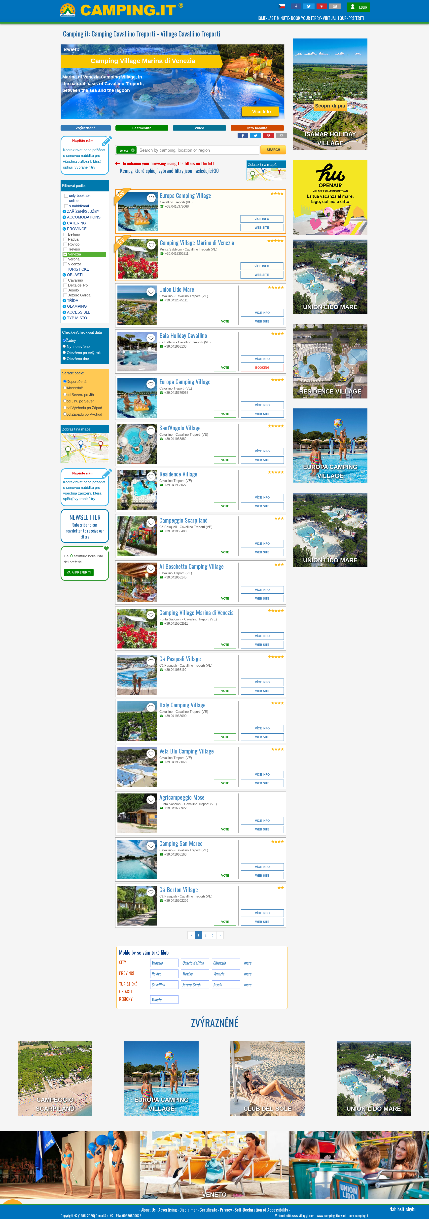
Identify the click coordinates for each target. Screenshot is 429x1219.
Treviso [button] (187, 974)
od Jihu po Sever (80, 401)
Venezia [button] (218, 974)
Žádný (71, 340)
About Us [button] (148, 1210)
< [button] (191, 935)
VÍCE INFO (261, 219)
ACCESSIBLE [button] (78, 312)
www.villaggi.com (303, 1215)
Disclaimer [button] (188, 1210)
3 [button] (213, 935)
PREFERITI (356, 18)
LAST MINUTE (278, 18)
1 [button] (198, 935)
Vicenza (74, 264)
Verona (73, 259)
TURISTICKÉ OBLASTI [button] (78, 272)
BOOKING (262, 367)
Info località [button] (257, 128)
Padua (73, 239)
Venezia (74, 254)
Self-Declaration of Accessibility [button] (261, 1210)
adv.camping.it (358, 1215)
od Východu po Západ (84, 408)
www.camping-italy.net (332, 1215)
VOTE (225, 321)
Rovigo (73, 244)
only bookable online (80, 198)
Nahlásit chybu (403, 1209)
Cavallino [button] (158, 985)
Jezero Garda (79, 295)
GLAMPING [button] (77, 306)
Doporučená (76, 381)
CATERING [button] (76, 223)
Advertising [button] (167, 1210)
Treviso (74, 249)
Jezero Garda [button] (191, 985)
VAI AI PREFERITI (79, 572)
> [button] (220, 935)
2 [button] (206, 935)
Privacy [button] (226, 1210)
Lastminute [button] (141, 128)
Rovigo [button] (156, 974)
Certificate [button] (208, 1210)
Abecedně (75, 388)
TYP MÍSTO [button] (77, 318)
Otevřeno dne (78, 359)
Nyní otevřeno (78, 346)
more (247, 963)
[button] (296, 6)
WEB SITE (262, 227)
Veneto (156, 1000)
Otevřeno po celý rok (84, 353)
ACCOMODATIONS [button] (84, 217)
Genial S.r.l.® (104, 1215)
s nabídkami (79, 206)
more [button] (247, 974)
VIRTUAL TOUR (335, 18)
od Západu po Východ (84, 414)
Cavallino (75, 280)
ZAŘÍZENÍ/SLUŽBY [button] (83, 211)
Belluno (74, 234)
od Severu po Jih (80, 395)
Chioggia (219, 963)
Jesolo (73, 290)
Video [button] (199, 128)
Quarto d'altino (193, 963)
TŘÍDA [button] (72, 300)
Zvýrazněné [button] (86, 128)
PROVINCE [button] (77, 229)
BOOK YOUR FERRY (306, 18)
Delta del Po (78, 285)
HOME (261, 18)
